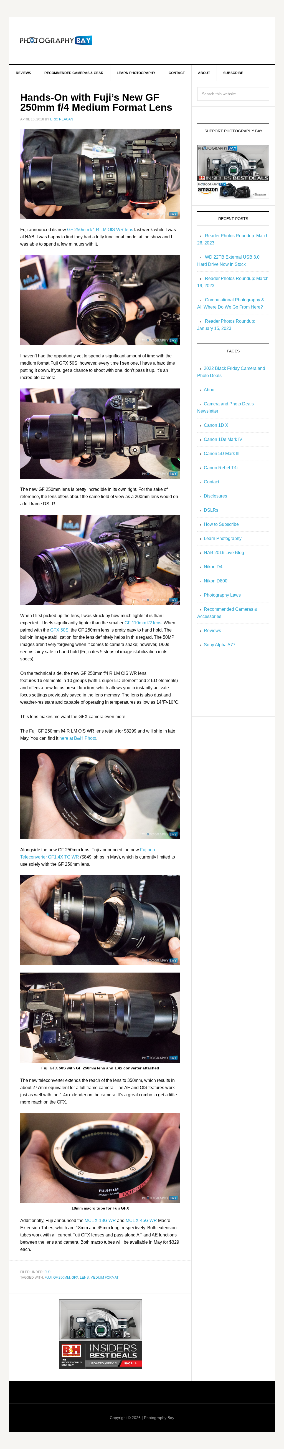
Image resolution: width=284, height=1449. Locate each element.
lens (84, 1277)
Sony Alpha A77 (219, 644)
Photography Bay (56, 40)
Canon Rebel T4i (221, 467)
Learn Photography (223, 538)
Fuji (47, 1272)
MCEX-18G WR (100, 1220)
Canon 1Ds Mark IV (223, 439)
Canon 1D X (216, 425)
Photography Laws (222, 595)
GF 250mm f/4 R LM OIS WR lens (100, 229)
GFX (75, 1277)
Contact (211, 481)
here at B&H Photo (77, 738)
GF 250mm (61, 1277)
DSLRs (211, 510)
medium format (104, 1277)
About (209, 389)
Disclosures (215, 496)
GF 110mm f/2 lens (143, 622)
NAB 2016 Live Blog (224, 552)
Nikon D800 (215, 581)
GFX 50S (59, 630)
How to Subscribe (221, 524)
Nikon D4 (213, 566)
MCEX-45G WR (141, 1220)
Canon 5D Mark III (221, 453)
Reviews (212, 630)
